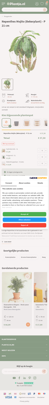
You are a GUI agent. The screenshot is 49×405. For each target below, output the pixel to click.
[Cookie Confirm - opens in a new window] (38, 178)
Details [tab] (40, 183)
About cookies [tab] (24, 183)
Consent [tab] (8, 183)
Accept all (24, 214)
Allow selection (25, 220)
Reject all (24, 225)
